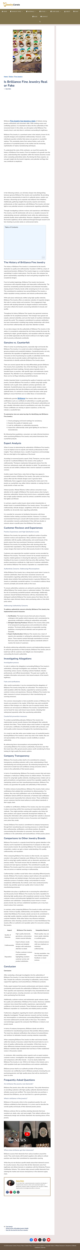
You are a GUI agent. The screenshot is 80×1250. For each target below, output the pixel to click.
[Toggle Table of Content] (42, 257)
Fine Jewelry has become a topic (23, 121)
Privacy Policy (20, 1245)
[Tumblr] (18, 1192)
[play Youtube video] (27, 1134)
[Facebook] (7, 1192)
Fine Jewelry (18, 77)
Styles (11, 77)
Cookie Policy (28, 1245)
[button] (40, 21)
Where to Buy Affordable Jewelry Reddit (17, 1228)
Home (6, 77)
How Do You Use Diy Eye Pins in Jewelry (17, 1230)
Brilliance (21, 398)
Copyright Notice (49, 1245)
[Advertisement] (48, 4)
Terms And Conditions (38, 1245)
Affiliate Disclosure (60, 1245)
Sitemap (43, 1247)
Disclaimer (68, 1245)
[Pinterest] (11, 1192)
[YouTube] (48, 1240)
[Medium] (14, 1192)
